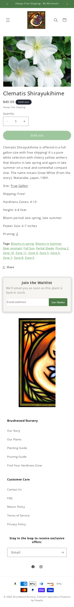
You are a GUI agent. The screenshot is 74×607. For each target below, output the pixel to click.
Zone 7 (7, 258)
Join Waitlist (58, 302)
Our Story (13, 431)
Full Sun (29, 248)
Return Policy (16, 507)
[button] (8, 20)
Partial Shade (45, 248)
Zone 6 (55, 253)
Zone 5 (44, 253)
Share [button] (10, 267)
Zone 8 (18, 258)
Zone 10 (8, 253)
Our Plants (14, 439)
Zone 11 (21, 253)
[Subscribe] (62, 552)
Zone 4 (33, 253)
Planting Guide (17, 448)
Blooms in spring (22, 244)
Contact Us (14, 489)
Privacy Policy (16, 524)
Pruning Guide (17, 457)
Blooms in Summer (48, 244)
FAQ (10, 498)
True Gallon (19, 186)
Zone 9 (29, 258)
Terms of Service (18, 515)
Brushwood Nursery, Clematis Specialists (36, 596)
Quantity (8, 113)
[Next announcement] (67, 4)
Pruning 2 (62, 248)
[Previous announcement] (7, 4)
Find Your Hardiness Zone (24, 465)
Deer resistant (12, 248)
